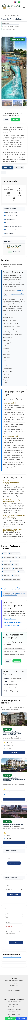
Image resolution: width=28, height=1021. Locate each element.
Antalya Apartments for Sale (14, 1001)
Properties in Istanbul (7, 587)
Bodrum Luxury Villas (14, 1016)
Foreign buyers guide (15, 589)
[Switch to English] (15, 2)
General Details (8, 167)
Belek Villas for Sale (14, 1011)
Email (6, 119)
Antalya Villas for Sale (14, 1004)
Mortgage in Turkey (14, 993)
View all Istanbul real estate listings (12, 957)
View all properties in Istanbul (13, 709)
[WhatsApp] (10, 251)
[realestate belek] (12, 7)
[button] (24, 7)
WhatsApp (15, 119)
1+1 (16, 167)
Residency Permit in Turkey (14, 990)
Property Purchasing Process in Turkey (14, 980)
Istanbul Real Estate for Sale (14, 1006)
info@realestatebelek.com (15, 254)
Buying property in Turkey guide (13, 622)
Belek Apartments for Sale (14, 1014)
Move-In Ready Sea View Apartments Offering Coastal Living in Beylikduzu (14, 779)
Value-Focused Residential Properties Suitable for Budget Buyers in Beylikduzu (12, 733)
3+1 (4, 172)
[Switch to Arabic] (19, 2)
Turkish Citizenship (14, 988)
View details (14, 752)
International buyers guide (11, 625)
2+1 (22, 167)
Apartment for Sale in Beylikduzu (13, 824)
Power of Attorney (14, 985)
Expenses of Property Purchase (14, 983)
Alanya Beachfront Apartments (14, 1009)
